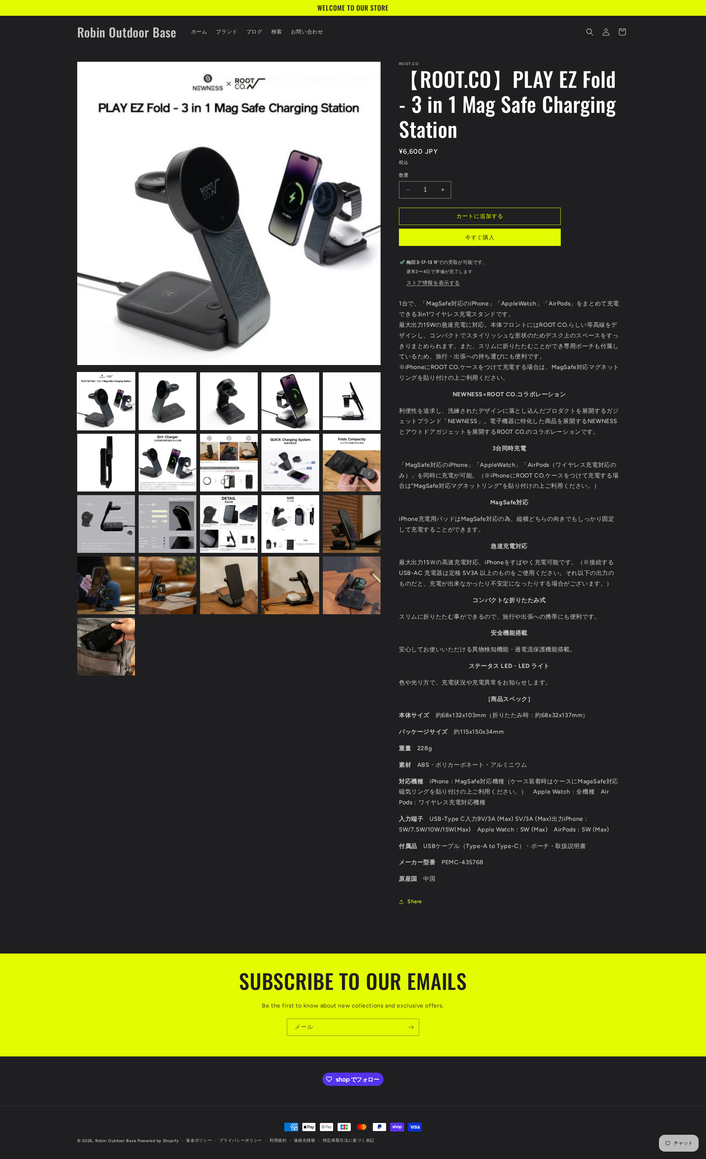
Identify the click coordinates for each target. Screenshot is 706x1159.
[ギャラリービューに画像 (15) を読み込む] (352, 524)
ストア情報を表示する (433, 283)
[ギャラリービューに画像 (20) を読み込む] (352, 585)
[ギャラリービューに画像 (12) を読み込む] (167, 524)
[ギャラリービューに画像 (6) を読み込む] (106, 462)
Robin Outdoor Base (115, 1140)
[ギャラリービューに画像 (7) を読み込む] (167, 462)
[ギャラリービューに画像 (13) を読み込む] (229, 524)
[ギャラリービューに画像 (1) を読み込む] (106, 401)
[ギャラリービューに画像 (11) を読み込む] (106, 524)
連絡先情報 (304, 1140)
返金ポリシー (199, 1140)
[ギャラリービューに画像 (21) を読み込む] (106, 647)
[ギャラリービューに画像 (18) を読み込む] (229, 585)
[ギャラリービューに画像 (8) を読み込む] (229, 462)
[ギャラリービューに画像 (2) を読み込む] (167, 401)
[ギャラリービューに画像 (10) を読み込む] (352, 462)
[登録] (411, 1027)
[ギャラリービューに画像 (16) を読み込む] (106, 585)
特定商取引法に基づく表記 (348, 1140)
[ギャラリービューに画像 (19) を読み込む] (290, 585)
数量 (404, 175)
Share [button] (414, 901)
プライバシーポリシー (240, 1140)
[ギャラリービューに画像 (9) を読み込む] (290, 462)
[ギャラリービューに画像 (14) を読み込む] (290, 524)
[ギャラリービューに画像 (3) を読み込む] (229, 401)
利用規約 (278, 1140)
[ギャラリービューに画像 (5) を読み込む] (352, 401)
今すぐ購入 (480, 237)
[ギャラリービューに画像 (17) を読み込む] (167, 585)
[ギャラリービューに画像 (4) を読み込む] (290, 401)
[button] (590, 32)
